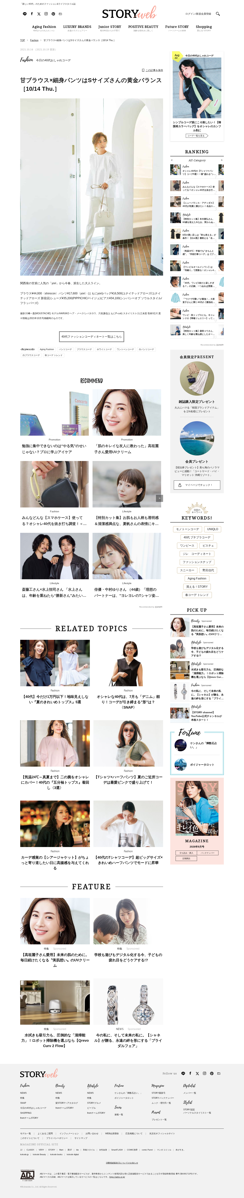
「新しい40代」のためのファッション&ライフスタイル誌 (48, 4)
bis (77, 1150)
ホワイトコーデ (104, 349)
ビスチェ (208, 545)
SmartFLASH (117, 1150)
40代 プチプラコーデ (197, 537)
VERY (41, 1150)
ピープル (91, 1108)
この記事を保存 (154, 70)
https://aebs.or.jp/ (117, 1177)
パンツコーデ (65, 349)
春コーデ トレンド (197, 594)
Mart (61, 1150)
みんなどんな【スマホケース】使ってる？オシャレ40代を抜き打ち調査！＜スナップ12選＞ (54, 524)
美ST (70, 1150)
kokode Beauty (39, 1154)
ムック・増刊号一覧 (161, 1103)
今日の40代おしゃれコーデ (53, 60)
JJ (21, 1150)
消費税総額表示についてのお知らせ (122, 1163)
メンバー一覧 (189, 1093)
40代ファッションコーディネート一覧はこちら (91, 336)
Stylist (187, 1102)
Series (117, 1107)
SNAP (23, 1103)
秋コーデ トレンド (54, 355)
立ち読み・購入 (186, 853)
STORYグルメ (94, 1103)
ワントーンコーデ (125, 349)
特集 (22, 1098)
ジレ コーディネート (197, 553)
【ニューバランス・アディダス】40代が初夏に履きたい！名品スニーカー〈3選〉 (199, 206)
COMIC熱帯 (132, 1150)
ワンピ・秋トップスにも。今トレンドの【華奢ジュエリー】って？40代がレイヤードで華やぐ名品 (199, 318)
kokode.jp (24, 1154)
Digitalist (189, 1086)
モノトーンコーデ (187, 529)
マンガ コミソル (164, 1150)
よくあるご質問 (45, 1133)
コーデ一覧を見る (196, 136)
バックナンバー (208, 853)
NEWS (23, 1093)
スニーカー (187, 570)
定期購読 (186, 858)
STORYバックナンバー (163, 1098)
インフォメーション (69, 1133)
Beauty (60, 1086)
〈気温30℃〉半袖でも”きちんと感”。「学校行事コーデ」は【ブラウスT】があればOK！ (199, 254)
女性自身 (103, 1150)
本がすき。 (180, 1150)
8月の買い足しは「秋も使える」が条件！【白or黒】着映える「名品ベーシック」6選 (199, 238)
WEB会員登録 (112, 1133)
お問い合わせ (92, 1133)
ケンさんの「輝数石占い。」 (128, 1093)
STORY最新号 (158, 1093)
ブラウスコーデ (84, 349)
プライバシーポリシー (57, 1138)
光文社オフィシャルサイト (162, 1133)
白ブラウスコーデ (31, 355)
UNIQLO (212, 529)
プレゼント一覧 (159, 1119)
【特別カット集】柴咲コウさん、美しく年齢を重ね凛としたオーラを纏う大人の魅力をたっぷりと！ (199, 334)
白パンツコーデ (146, 349)
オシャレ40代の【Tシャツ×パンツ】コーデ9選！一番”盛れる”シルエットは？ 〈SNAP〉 (199, 174)
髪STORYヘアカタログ (67, 1103)
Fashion (26, 60)
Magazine (158, 1086)
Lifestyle (92, 1086)
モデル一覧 (25, 1133)
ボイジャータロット (202, 764)
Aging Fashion (47, 349)
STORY (51, 1150)
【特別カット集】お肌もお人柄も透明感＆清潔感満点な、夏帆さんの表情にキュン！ (126, 524)
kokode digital (73, 1154)
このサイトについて (29, 1138)
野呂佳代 (208, 570)
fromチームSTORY (29, 1118)
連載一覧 (118, 1114)
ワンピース (187, 545)
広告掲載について (134, 1133)
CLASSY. (30, 1150)
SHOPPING (25, 1113)
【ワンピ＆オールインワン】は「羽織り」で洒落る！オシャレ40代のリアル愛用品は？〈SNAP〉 (199, 270)
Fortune (119, 1086)
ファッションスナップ (197, 562)
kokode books (56, 1154)
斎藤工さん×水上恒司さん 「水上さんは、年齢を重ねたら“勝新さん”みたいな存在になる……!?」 (54, 595)
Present (156, 1112)
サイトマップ (80, 1138)
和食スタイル (89, 1150)
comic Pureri (147, 1150)
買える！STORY (197, 586)
